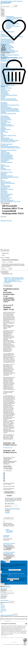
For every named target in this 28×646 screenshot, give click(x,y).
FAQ (1, 612)
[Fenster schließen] (3, 455)
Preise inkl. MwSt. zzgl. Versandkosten (10, 259)
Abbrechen (7, 512)
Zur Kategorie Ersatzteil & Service (8, 141)
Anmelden (7, 510)
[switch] (25, 644)
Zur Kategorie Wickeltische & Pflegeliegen (10, 54)
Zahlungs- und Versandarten (7, 615)
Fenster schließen (7, 466)
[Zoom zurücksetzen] (5, 250)
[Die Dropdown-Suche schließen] (16, 6)
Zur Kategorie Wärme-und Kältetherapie (9, 100)
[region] (14, 236)
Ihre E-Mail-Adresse (10, 503)
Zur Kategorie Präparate (6, 169)
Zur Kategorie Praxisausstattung (7, 61)
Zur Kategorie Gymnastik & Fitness (8, 113)
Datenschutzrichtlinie (5, 574)
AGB (12, 580)
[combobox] (7, 6)
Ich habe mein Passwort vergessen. (12, 508)
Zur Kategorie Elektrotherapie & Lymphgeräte (10, 147)
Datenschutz (3, 606)
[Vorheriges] (5, 560)
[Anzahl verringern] (3, 269)
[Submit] (1, 572)
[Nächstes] (8, 560)
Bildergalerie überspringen (6, 220)
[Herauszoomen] (2, 250)
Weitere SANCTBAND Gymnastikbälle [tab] (9, 530)
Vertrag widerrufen (5, 600)
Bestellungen (20, 57)
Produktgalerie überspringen (6, 536)
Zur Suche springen (16, 1)
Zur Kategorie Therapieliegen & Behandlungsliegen (12, 36)
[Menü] (1, 4)
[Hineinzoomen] (8, 250)
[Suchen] (13, 6)
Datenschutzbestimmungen (13, 578)
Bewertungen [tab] (7, 282)
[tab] (14, 279)
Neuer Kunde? (11, 501)
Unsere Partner (3, 609)
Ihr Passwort (8, 506)
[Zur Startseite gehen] (5, 2)
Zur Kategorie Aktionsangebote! (7, 31)
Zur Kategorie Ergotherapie (6, 162)
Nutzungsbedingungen (15, 574)
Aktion (2, 568)
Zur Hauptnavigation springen (11, 2)
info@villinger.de (4, 588)
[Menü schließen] (1, 56)
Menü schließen (6, 203)
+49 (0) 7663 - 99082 (6, 586)
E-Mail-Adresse (4, 569)
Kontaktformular (4, 594)
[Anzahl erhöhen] (10, 269)
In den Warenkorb (4, 272)
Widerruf (2, 604)
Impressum (3, 607)
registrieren (5, 56)
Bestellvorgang (3, 610)
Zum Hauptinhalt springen (6, 1)
